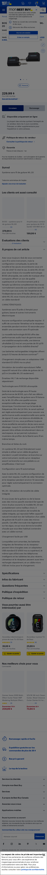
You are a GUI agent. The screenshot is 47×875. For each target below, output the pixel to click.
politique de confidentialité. (32, 869)
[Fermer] (44, 855)
